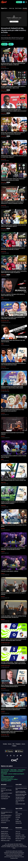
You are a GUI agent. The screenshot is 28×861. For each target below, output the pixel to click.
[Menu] (26, 2)
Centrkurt (3, 413)
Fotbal (8, 35)
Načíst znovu (14, 21)
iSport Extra (3, 366)
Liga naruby (3, 66)
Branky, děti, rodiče (5, 320)
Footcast (3, 551)
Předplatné (19, 2)
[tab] (4, 8)
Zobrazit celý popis (6, 41)
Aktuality (3, 436)
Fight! (2, 297)
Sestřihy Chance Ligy (5, 642)
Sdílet (5, 44)
